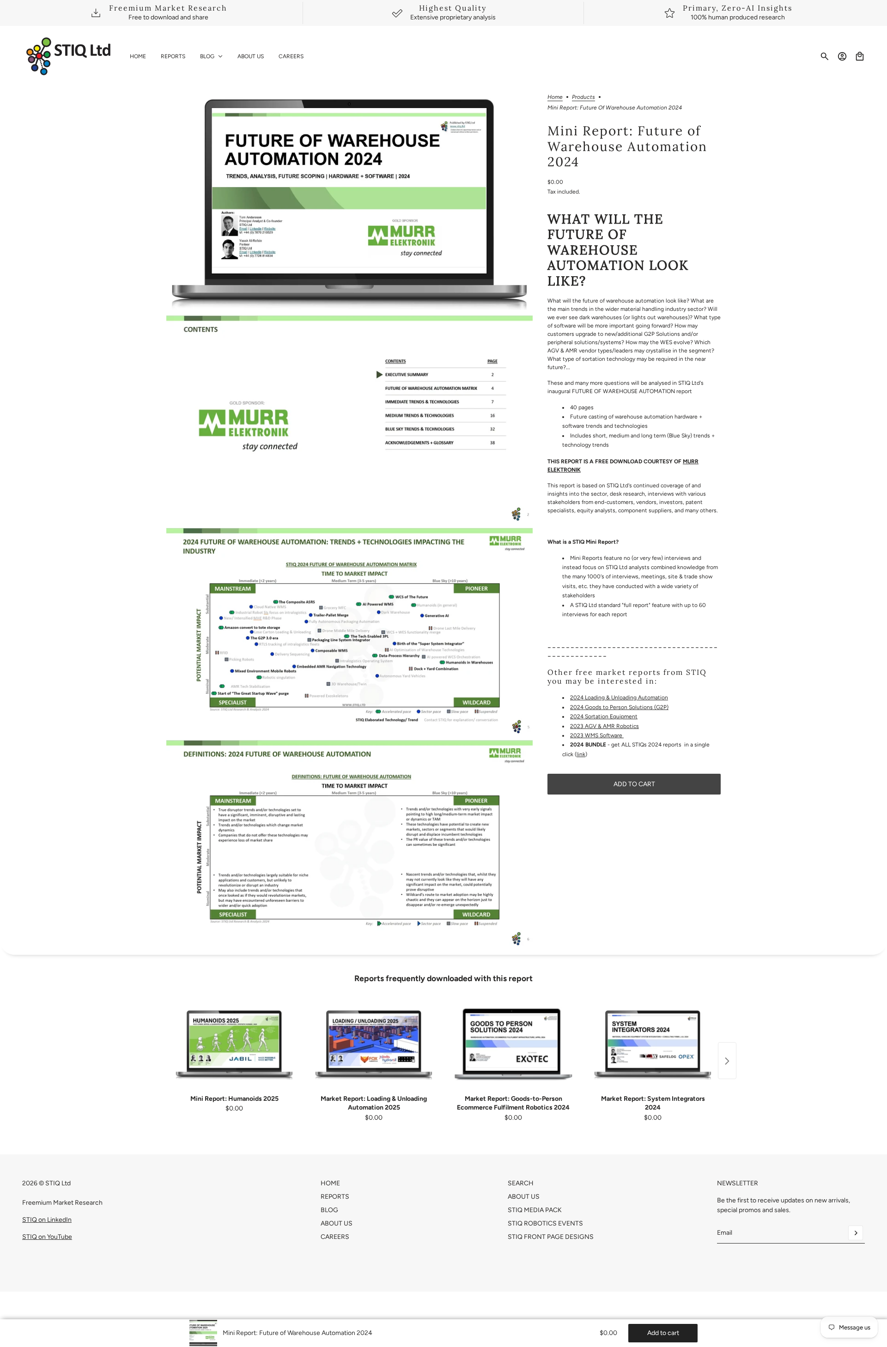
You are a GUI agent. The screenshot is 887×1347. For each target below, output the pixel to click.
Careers (335, 1237)
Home (555, 97)
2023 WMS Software (597, 735)
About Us (336, 1223)
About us (524, 1197)
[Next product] (727, 1061)
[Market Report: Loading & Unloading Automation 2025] (374, 1044)
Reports (335, 1197)
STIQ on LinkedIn (47, 1220)
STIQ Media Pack (535, 1210)
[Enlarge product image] (349, 202)
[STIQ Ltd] (68, 56)
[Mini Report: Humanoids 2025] (234, 1044)
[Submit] (855, 1233)
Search (521, 1183)
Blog (329, 1210)
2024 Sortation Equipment (604, 716)
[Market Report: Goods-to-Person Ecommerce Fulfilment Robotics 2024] (513, 1044)
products (583, 97)
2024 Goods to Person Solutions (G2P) (619, 707)
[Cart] (860, 56)
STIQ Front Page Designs (551, 1237)
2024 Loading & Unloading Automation (619, 697)
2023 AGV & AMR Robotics (604, 726)
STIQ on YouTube (47, 1237)
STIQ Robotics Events (545, 1223)
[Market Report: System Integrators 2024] (653, 1044)
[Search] (825, 56)
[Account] (842, 56)
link (581, 754)
